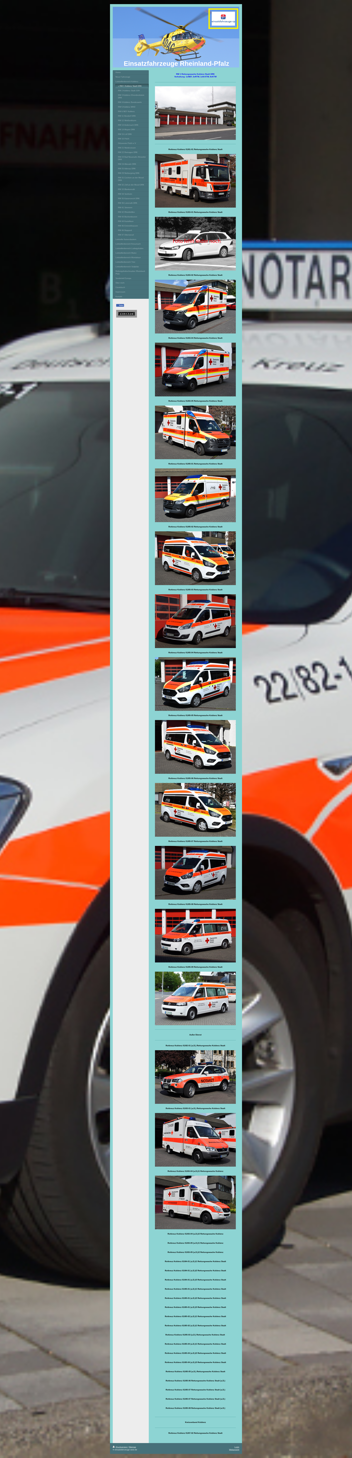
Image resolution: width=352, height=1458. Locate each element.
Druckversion (121, 1447)
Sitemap (132, 1447)
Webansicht (234, 1450)
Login (236, 1447)
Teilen (121, 305)
